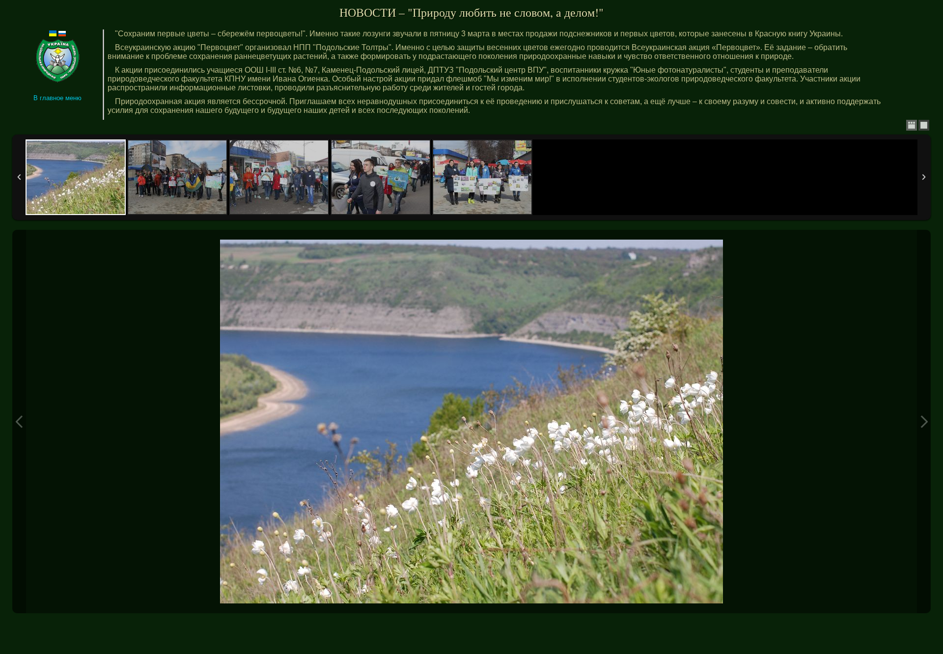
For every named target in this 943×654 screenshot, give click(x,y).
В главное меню (57, 98)
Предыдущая (19, 421)
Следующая (924, 421)
